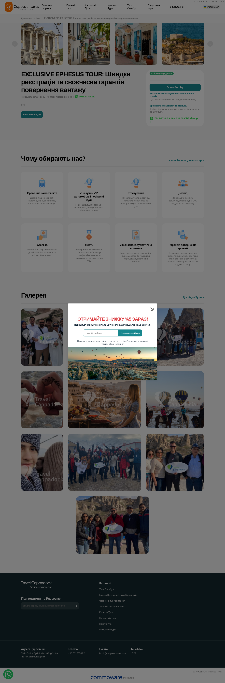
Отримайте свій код (130, 333)
